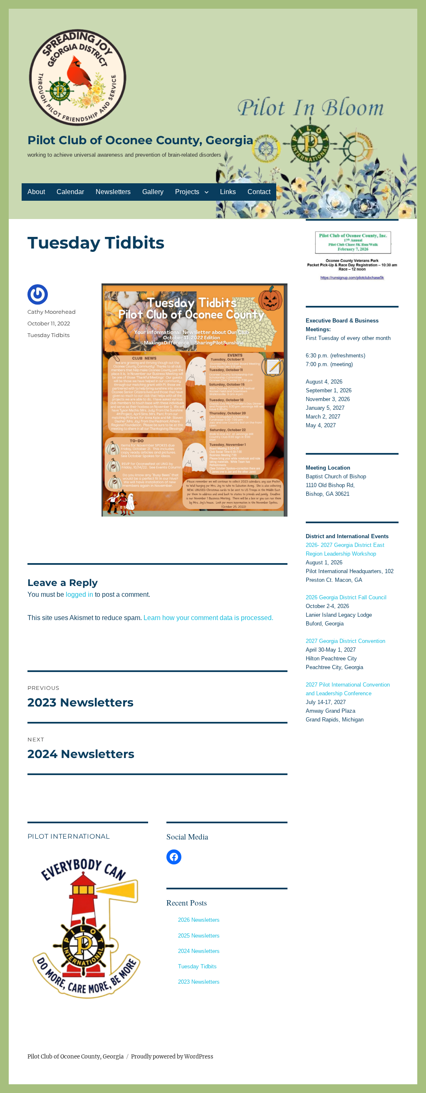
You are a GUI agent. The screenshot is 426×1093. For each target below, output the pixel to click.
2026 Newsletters (199, 920)
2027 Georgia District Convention (345, 641)
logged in (79, 594)
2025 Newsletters (199, 936)
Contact (259, 191)
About (36, 191)
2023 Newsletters (199, 982)
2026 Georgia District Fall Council (346, 597)
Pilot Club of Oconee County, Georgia (140, 140)
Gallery (152, 191)
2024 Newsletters (199, 951)
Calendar (70, 191)
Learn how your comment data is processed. (208, 617)
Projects (187, 191)
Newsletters (113, 191)
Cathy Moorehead (51, 311)
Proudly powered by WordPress (172, 1056)
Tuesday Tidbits (48, 335)
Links (228, 191)
